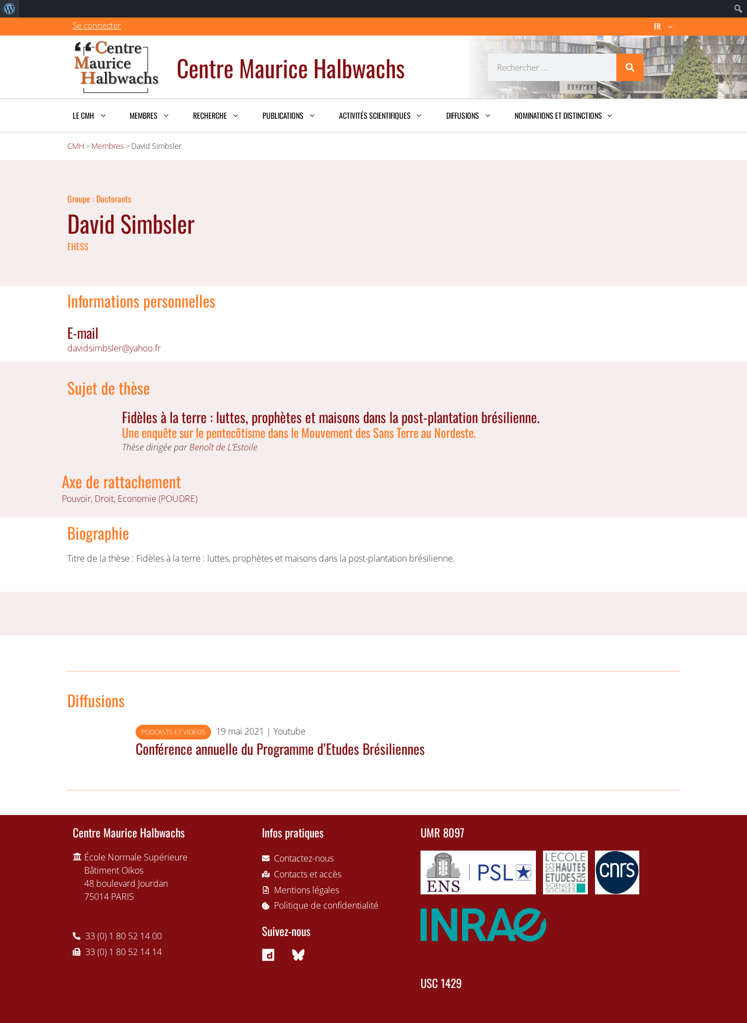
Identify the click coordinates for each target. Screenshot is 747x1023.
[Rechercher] (630, 67)
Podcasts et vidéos (173, 732)
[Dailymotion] (268, 954)
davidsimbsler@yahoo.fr (114, 348)
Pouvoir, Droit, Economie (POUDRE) (129, 499)
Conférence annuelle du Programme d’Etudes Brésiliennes (280, 748)
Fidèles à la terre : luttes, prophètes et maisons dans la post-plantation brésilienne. (331, 416)
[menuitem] (9, 9)
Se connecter (97, 25)
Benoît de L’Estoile (223, 447)
